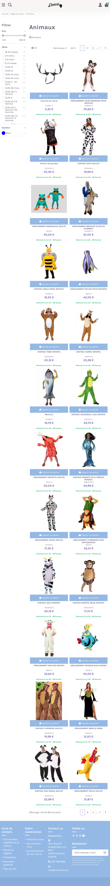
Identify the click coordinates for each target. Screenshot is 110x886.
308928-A (89, 106)
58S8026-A (49, 357)
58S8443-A (49, 733)
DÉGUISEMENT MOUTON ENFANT (49, 665)
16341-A (49, 482)
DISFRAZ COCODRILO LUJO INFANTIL (88, 414)
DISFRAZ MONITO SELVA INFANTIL (88, 603)
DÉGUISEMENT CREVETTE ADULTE (49, 477)
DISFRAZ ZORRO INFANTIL (88, 352)
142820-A (88, 733)
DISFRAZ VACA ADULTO (88, 163)
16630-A (88, 294)
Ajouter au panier (50, 95)
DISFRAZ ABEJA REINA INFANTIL (49, 289)
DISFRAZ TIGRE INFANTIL (49, 352)
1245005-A (88, 419)
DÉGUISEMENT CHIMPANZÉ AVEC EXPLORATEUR (88, 541)
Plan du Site (9, 868)
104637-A (49, 106)
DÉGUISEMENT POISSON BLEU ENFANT (88, 665)
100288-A (49, 419)
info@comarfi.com (58, 870)
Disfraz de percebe (49, 163)
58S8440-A (49, 796)
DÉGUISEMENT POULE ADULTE (88, 791)
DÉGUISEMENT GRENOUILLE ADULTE (49, 226)
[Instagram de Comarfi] (80, 835)
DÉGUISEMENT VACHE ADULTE (49, 540)
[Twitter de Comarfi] (76, 835)
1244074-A (89, 357)
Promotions (9, 857)
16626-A (89, 670)
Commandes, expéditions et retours (11, 842)
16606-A (49, 670)
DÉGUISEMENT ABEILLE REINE (88, 728)
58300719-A (88, 608)
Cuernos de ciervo (49, 101)
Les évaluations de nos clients (35, 852)
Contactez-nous (35, 839)
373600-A (49, 294)
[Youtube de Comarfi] (83, 835)
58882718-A (88, 482)
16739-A (49, 231)
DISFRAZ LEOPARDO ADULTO (49, 728)
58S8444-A (88, 168)
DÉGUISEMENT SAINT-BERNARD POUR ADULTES (88, 102)
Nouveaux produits (8, 863)
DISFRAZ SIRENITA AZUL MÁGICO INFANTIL (88, 478)
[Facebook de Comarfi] (73, 835)
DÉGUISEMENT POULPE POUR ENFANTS (88, 289)
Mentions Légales (8, 851)
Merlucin (49, 414)
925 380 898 (58, 861)
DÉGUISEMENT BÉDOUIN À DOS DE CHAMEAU (88, 227)
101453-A (88, 796)
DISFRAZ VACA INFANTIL (49, 603)
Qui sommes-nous (34, 845)
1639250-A (88, 231)
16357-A (89, 545)
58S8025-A (49, 608)
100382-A (49, 545)
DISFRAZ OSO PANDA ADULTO (49, 791)
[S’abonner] (104, 852)
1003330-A (49, 168)
